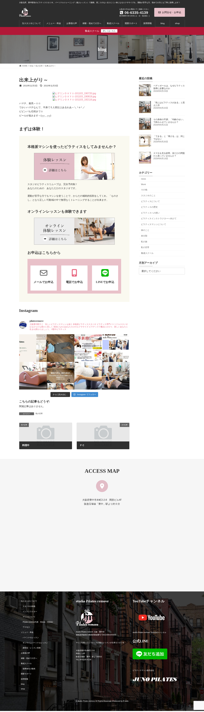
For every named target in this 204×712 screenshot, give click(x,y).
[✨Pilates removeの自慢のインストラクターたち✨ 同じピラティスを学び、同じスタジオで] (115, 348)
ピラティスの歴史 (149, 207)
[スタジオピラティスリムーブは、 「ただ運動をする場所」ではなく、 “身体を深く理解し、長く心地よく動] (115, 376)
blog (22, 684)
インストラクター (30, 611)
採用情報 (24, 679)
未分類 (144, 236)
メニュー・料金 (27, 632)
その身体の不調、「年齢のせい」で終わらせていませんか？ (169, 120)
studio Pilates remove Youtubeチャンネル (149, 632)
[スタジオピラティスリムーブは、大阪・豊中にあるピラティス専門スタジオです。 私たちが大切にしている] (33, 348)
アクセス (26, 627)
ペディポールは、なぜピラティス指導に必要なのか (169, 87)
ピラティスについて (150, 201)
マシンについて (29, 617)
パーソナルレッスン (31, 637)
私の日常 (39, 413)
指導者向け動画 (29, 669)
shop (23, 689)
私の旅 (144, 241)
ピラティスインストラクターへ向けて (159, 218)
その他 (144, 190)
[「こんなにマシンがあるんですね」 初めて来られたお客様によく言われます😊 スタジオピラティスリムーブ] (88, 376)
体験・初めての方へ (29, 658)
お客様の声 (25, 653)
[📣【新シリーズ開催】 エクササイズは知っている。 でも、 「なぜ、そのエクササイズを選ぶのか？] (60, 376)
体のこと (145, 230)
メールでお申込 (43, 282)
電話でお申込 (74, 282)
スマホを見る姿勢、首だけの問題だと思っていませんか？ (169, 154)
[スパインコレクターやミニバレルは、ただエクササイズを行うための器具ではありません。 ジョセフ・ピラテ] (33, 376)
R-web (125, 701)
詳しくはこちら (109, 31)
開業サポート (26, 674)
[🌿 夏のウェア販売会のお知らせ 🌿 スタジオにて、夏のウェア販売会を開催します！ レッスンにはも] (60, 348)
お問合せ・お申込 (171, 12)
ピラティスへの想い (150, 213)
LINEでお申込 (105, 282)
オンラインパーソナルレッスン (35, 643)
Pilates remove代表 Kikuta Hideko (38, 622)
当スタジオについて (29, 601)
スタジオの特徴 (29, 606)
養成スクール (147, 253)
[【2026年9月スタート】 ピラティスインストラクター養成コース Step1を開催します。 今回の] (88, 348)
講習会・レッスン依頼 (32, 648)
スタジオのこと (148, 195)
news (143, 179)
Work (143, 184)
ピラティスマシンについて (153, 224)
